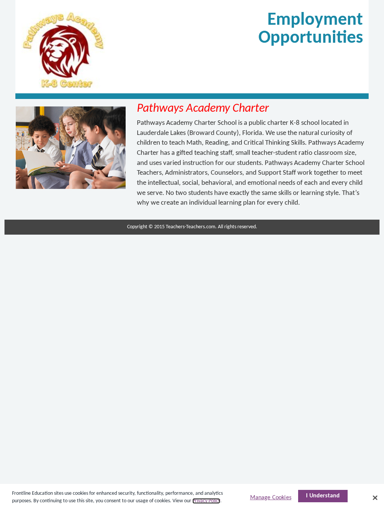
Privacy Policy (206, 501)
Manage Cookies (270, 498)
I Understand (323, 496)
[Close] (375, 497)
